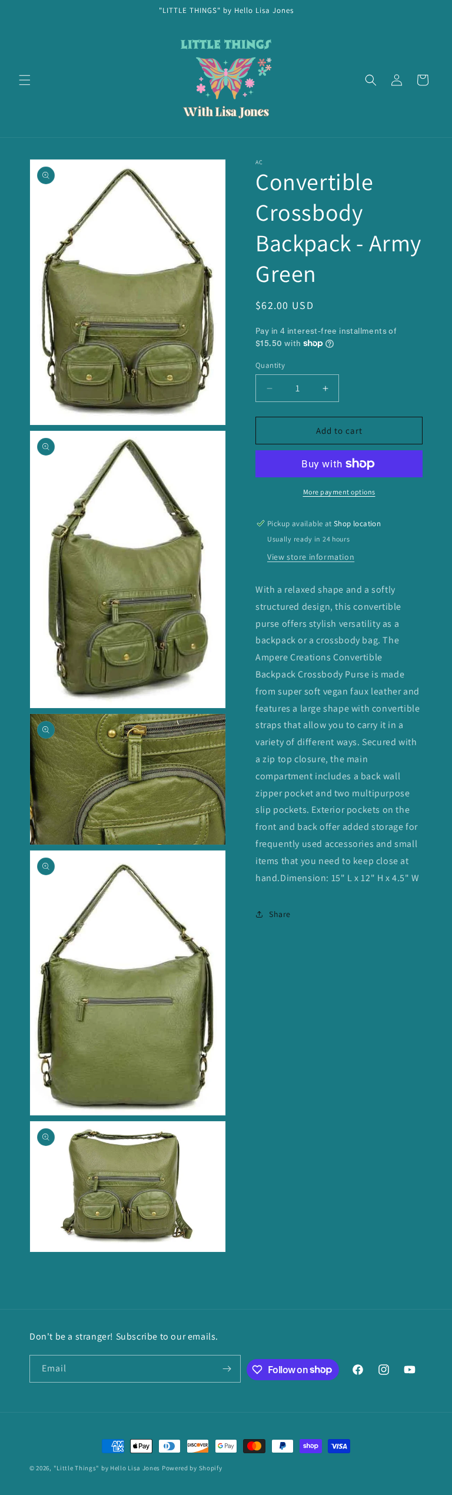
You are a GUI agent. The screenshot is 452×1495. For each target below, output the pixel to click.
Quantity (270, 365)
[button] (25, 80)
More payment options (339, 491)
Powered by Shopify (192, 1468)
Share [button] (280, 914)
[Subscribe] (227, 1369)
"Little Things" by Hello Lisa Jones (108, 1468)
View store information (310, 557)
